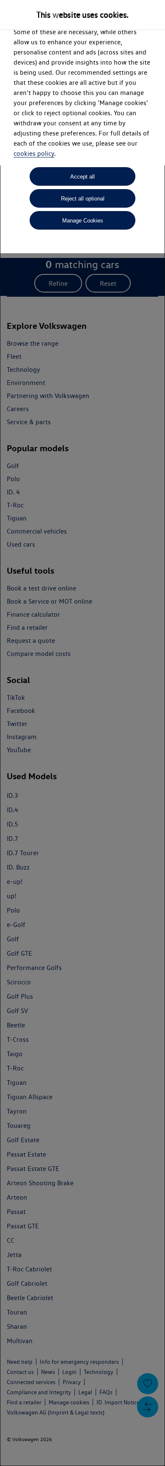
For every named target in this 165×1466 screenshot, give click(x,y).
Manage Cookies (82, 220)
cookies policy (34, 153)
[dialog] (82, 733)
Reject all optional (82, 198)
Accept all (82, 176)
